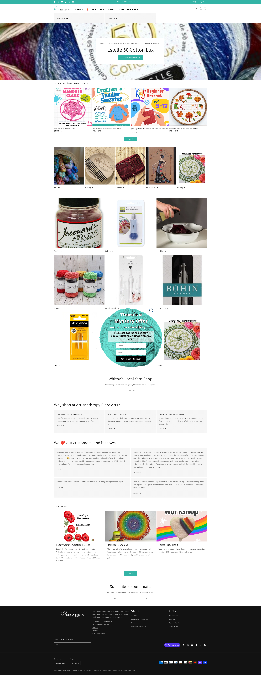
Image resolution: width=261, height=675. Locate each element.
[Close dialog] (151, 310)
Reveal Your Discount (131, 359)
